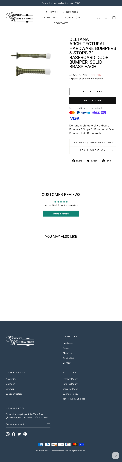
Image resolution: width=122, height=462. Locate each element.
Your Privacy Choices (74, 398)
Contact (61, 23)
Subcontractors (14, 393)
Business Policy (70, 393)
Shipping (73, 78)
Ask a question (93, 150)
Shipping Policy (71, 388)
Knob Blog (71, 17)
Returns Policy (70, 383)
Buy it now (92, 100)
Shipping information (92, 142)
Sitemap (10, 388)
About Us (50, 17)
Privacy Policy (70, 378)
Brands (72, 11)
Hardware (53, 11)
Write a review (61, 213)
